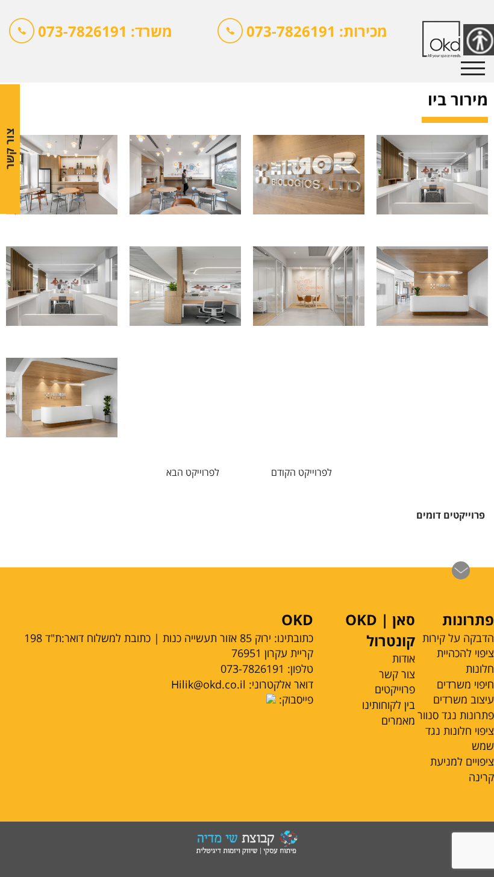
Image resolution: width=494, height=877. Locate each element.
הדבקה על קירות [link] (458, 638)
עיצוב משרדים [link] (463, 699)
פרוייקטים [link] (395, 689)
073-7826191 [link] (252, 668)
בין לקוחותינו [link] (388, 705)
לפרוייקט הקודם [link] (301, 472)
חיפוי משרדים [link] (465, 684)
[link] (90, 33)
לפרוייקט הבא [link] (192, 472)
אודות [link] (403, 658)
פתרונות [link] (468, 619)
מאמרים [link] (398, 720)
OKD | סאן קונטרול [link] (380, 630)
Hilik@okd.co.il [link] (208, 684)
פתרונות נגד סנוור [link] (455, 715)
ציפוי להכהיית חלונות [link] (465, 661)
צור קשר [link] (397, 674)
